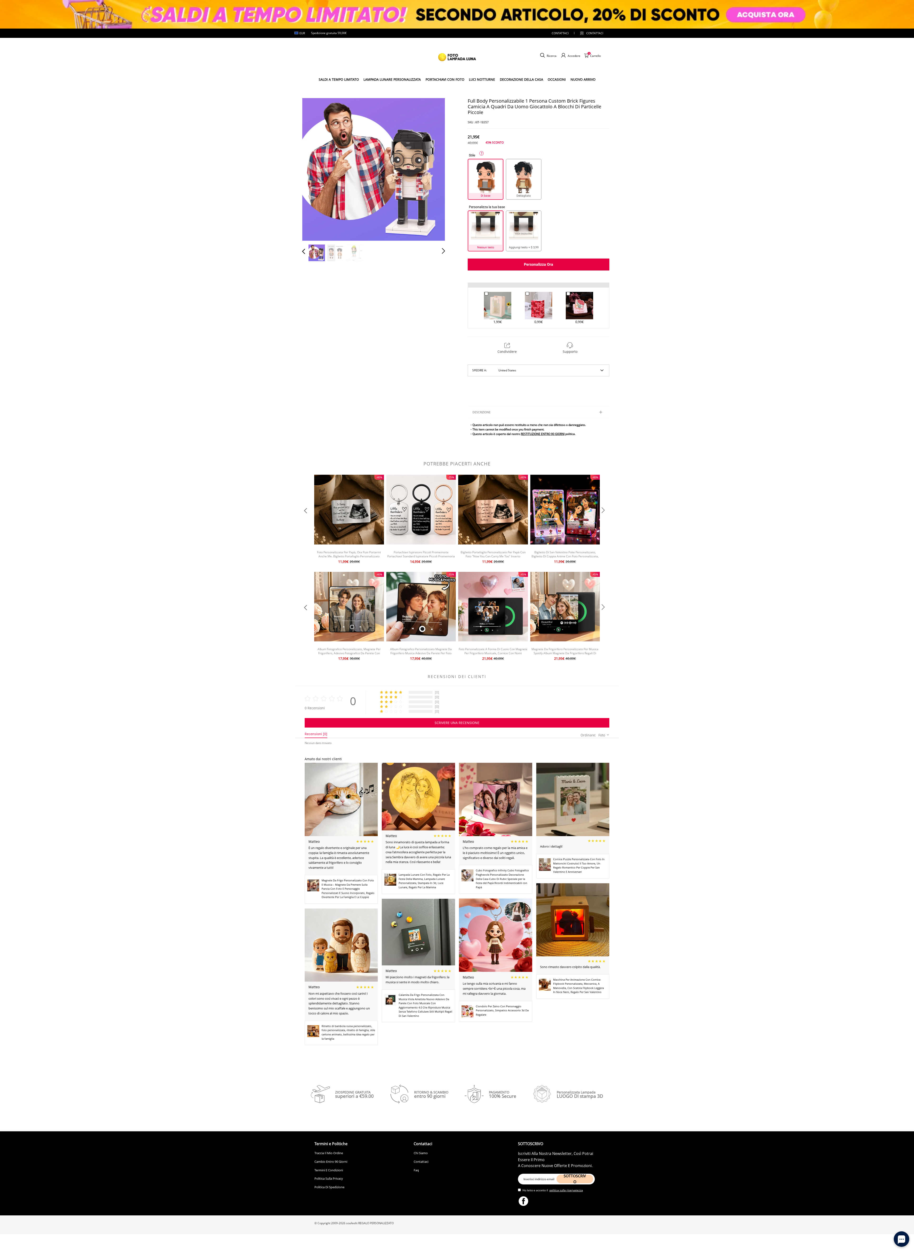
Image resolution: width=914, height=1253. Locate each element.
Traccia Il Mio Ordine (328, 1153)
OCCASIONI (557, 79)
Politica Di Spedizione (329, 1187)
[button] (313, 168)
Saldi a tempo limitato (339, 79)
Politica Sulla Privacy (328, 1178)
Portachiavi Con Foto (445, 79)
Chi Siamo (421, 1153)
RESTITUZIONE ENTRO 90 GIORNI (543, 434)
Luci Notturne (482, 79)
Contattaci (421, 1161)
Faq (416, 1170)
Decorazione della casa (521, 79)
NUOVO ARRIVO (583, 79)
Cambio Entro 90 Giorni (330, 1161)
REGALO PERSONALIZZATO (376, 1223)
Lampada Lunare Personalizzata (392, 79)
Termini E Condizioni (328, 1170)
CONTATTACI (560, 33)
